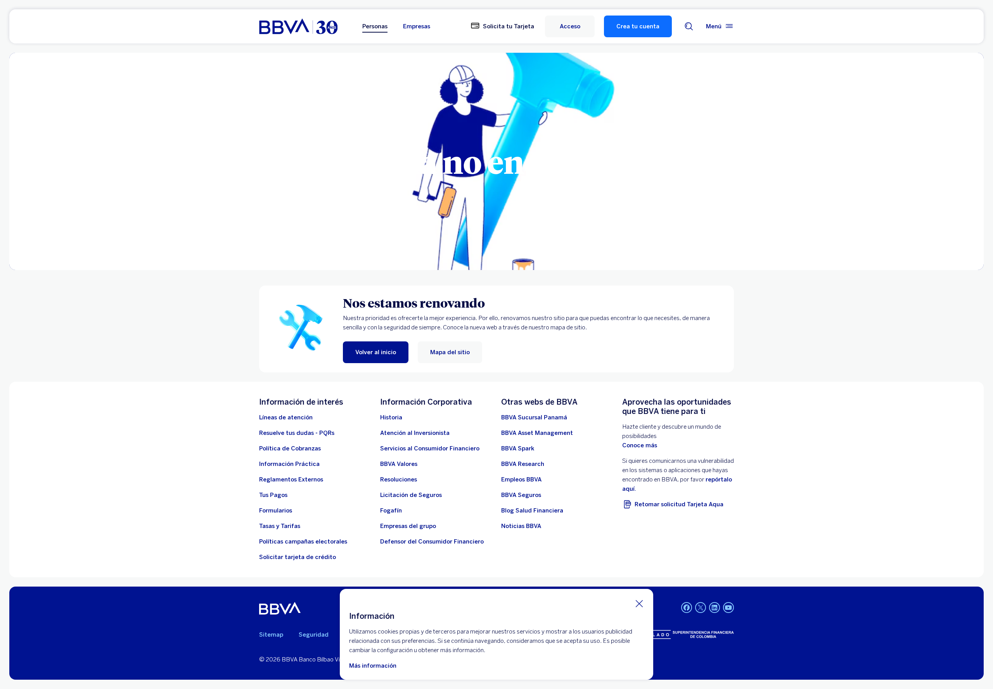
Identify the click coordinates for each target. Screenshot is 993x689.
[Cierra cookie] (639, 603)
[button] (570, 26)
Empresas (416, 26)
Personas (375, 26)
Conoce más (639, 445)
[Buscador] (689, 26)
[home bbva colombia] (298, 26)
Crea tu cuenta (637, 26)
